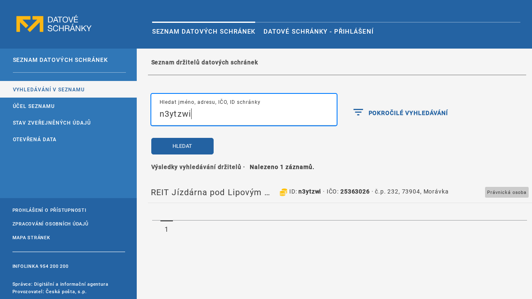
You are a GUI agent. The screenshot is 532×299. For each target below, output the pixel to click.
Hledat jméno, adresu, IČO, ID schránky (210, 101)
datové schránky (54, 24)
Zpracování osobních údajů (50, 224)
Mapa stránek (31, 237)
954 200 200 (54, 266)
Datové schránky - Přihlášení (318, 31)
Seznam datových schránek (203, 31)
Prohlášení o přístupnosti (49, 210)
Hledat (182, 146)
